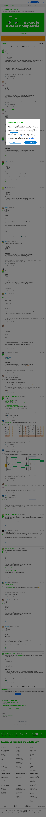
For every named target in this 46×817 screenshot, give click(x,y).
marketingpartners (14, 131)
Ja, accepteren (30, 142)
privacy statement (20, 135)
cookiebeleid (12, 135)
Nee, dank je (15, 142)
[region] (23, 132)
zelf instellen (31, 138)
